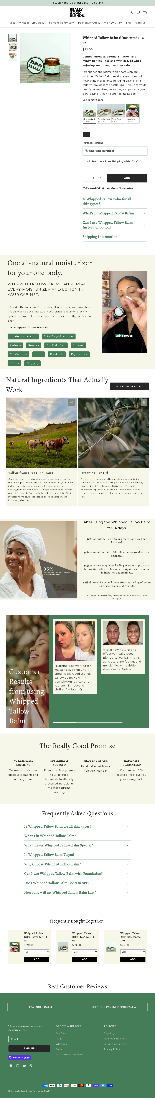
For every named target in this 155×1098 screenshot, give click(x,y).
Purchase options (93, 142)
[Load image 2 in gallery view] (13, 47)
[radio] (89, 114)
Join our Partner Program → (114, 1007)
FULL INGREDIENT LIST (129, 386)
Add (36, 959)
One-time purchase (101, 150)
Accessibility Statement (69, 1054)
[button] (138, 12)
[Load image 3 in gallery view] (13, 57)
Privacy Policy (112, 1049)
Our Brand (61, 1033)
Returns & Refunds (115, 1038)
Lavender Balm (40, 1007)
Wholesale (62, 1044)
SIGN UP (29, 1048)
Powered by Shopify (42, 1091)
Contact (60, 1049)
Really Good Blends (23, 1091)
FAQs (59, 1038)
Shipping (109, 1033)
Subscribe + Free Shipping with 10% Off (115, 161)
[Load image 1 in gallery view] (13, 38)
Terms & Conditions (115, 1044)
